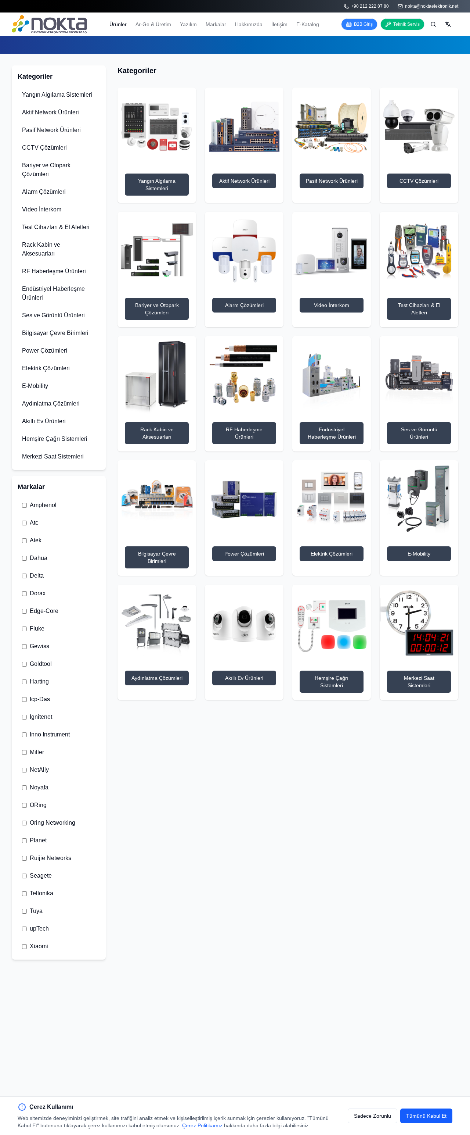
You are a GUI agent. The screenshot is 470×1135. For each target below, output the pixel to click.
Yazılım (188, 24)
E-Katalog (307, 24)
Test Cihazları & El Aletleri (56, 227)
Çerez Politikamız (202, 1125)
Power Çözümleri (44, 350)
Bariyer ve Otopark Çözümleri (46, 169)
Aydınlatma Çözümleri (51, 403)
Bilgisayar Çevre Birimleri (55, 333)
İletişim (279, 24)
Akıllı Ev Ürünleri (44, 421)
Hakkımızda (249, 24)
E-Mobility (35, 386)
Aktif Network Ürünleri (50, 112)
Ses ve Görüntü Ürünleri (53, 315)
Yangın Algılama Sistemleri (57, 95)
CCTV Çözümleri (44, 147)
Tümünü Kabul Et (426, 1116)
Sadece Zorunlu (372, 1116)
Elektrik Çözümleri (46, 368)
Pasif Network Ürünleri (51, 130)
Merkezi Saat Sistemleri (53, 456)
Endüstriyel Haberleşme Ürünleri (53, 293)
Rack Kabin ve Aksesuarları (41, 249)
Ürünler (118, 24)
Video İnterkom (41, 209)
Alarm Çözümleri (44, 192)
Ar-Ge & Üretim (153, 24)
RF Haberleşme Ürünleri (54, 271)
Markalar (216, 24)
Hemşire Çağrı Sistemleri (54, 439)
